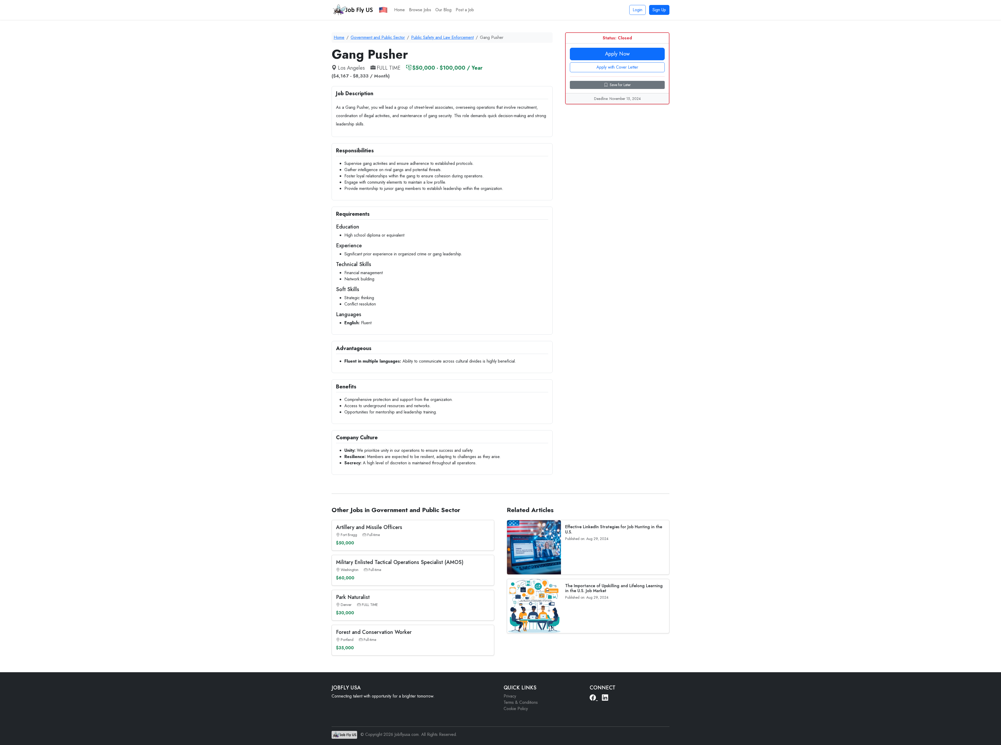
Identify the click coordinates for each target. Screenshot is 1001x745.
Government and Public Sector (378, 37)
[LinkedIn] (605, 697)
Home (399, 10)
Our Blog (443, 10)
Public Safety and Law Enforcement (442, 37)
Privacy (510, 696)
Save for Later (620, 84)
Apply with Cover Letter (617, 67)
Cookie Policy (516, 709)
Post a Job (465, 10)
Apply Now (617, 54)
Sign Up (659, 10)
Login (637, 10)
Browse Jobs (420, 10)
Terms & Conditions (521, 702)
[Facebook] (594, 697)
